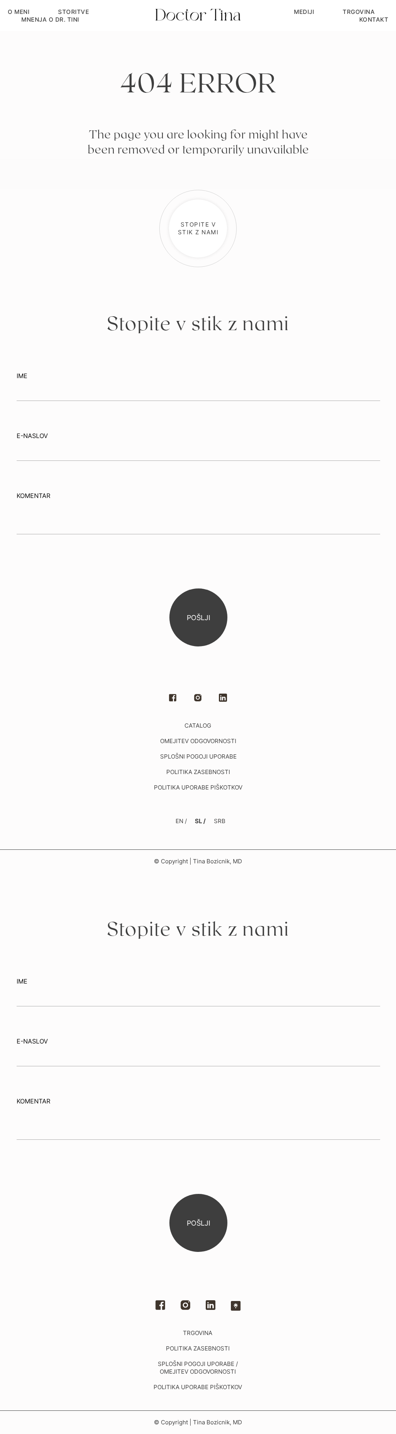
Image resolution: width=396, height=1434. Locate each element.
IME (22, 376)
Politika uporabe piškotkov (198, 787)
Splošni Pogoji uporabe (198, 756)
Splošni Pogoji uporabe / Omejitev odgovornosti (198, 1367)
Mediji (304, 11)
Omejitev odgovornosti (198, 741)
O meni (18, 11)
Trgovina (359, 11)
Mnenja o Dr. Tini (50, 19)
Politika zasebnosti (198, 1348)
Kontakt (374, 19)
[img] (210, 1305)
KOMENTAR (33, 496)
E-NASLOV (32, 436)
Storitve (73, 11)
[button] (198, 228)
